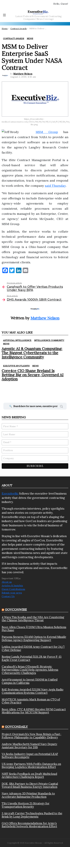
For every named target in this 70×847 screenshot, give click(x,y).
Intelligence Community (49, 340)
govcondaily (16, 726)
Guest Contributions (13, 589)
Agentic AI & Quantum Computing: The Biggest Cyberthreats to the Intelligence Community (32, 352)
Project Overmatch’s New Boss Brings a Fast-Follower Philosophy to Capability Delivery (31, 736)
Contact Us (8, 596)
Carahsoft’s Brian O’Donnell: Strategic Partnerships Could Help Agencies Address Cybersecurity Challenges (30, 669)
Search (61, 407)
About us (7, 581)
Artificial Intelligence (17, 340)
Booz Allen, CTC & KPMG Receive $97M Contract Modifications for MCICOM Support (34, 711)
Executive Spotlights (16, 365)
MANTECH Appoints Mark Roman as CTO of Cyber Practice (31, 701)
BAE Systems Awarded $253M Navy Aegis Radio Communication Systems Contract (32, 691)
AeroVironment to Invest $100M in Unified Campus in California (29, 681)
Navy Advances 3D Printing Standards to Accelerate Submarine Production (28, 795)
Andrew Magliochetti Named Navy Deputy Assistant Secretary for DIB (29, 746)
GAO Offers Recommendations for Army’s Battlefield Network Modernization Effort (29, 825)
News (6, 343)
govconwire (16, 609)
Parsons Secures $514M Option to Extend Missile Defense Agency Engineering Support (34, 638)
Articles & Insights (12, 585)
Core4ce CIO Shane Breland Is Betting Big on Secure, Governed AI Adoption (33, 374)
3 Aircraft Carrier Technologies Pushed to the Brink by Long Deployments (32, 815)
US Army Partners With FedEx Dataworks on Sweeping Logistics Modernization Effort (31, 765)
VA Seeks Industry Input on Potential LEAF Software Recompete (30, 755)
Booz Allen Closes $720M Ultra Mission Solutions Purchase (34, 629)
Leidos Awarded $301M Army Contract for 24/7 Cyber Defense (33, 648)
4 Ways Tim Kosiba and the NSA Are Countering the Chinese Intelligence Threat (33, 619)
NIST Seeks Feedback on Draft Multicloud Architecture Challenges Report (29, 775)
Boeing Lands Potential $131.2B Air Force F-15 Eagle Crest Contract (32, 658)
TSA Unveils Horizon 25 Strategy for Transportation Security (25, 805)
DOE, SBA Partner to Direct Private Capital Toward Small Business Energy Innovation (30, 785)
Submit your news (12, 592)
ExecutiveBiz (10, 493)
